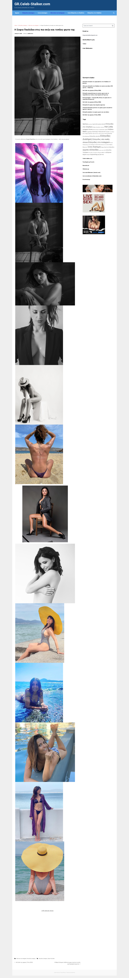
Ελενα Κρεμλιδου (108, 133)
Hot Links (108, 127)
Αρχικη (17, 13)
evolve (55, 972)
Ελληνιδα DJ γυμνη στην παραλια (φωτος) (94, 105)
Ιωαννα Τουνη (98, 144)
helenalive (102, 127)
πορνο (88, 154)
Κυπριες (110, 144)
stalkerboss (30, 33)
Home (15, 25)
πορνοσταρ (93, 154)
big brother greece (97, 124)
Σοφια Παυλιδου (51, 958)
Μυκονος (85, 147)
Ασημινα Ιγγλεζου (88, 133)
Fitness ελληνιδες (96, 127)
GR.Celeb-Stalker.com (32, 4)
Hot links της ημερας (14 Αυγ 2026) (92, 115)
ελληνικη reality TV (101, 152)
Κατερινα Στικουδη (105, 144)
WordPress (73, 972)
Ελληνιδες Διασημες (28, 13)
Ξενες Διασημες (42, 13)
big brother (90, 124)
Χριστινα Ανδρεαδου (109, 147)
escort (103, 124)
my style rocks (101, 129)
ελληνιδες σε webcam (93, 152)
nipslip (106, 129)
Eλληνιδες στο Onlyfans (94, 13)
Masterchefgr (95, 129)
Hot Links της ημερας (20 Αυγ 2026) (92, 102)
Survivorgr (95, 131)
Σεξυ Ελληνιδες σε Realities (76, 13)
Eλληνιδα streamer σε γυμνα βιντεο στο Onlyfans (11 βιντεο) (97, 82)
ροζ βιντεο (101, 154)
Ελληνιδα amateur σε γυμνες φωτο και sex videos (96, 112)
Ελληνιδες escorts (95, 136)
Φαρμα (102, 147)
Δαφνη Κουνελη (95, 133)
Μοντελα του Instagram (57, 13)
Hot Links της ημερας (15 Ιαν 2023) (24, 962)
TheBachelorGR (101, 131)
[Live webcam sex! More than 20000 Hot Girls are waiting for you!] (94, 203)
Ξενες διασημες (94, 147)
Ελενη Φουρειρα (86, 136)
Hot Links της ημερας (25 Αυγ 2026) (92, 90)
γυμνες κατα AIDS (102, 150)
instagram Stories (88, 129)
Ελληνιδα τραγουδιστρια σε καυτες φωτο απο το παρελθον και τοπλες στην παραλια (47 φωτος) (96, 94)
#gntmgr (85, 124)
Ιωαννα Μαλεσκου (91, 144)
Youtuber (107, 131)
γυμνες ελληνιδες (91, 150)
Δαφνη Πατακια (102, 133)
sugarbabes (89, 131)
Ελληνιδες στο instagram (99, 142)
